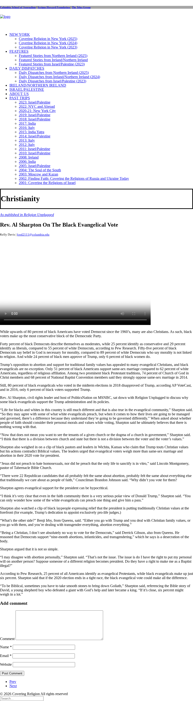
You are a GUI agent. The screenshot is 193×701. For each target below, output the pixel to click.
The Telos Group (81, 7)
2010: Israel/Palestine (34, 153)
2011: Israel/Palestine (34, 149)
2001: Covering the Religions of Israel (47, 183)
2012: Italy (27, 145)
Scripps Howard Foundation (54, 7)
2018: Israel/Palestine (34, 119)
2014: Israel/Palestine (34, 136)
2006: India (27, 162)
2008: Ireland (29, 157)
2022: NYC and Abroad (37, 106)
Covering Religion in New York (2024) (48, 43)
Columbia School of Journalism (18, 7)
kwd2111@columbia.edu (33, 234)
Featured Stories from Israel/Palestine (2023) (52, 64)
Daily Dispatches (26, 68)
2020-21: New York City (37, 111)
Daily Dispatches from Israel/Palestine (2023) (52, 81)
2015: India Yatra (31, 132)
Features (18, 51)
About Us (19, 94)
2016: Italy (27, 128)
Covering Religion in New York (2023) (48, 47)
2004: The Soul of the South (40, 170)
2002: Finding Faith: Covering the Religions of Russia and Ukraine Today (74, 178)
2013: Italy (27, 140)
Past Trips (19, 98)
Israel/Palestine (26, 90)
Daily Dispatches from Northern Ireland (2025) (54, 73)
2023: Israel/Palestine (34, 102)
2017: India (27, 123)
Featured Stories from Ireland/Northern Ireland (53, 60)
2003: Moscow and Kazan (38, 174)
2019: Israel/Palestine (34, 115)
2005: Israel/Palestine (34, 166)
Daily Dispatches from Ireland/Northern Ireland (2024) (59, 77)
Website (6, 664)
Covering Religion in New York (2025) (48, 39)
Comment (7, 639)
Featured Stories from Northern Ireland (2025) (53, 56)
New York (19, 34)
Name (6, 647)
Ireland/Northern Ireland (37, 85)
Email (6, 656)
